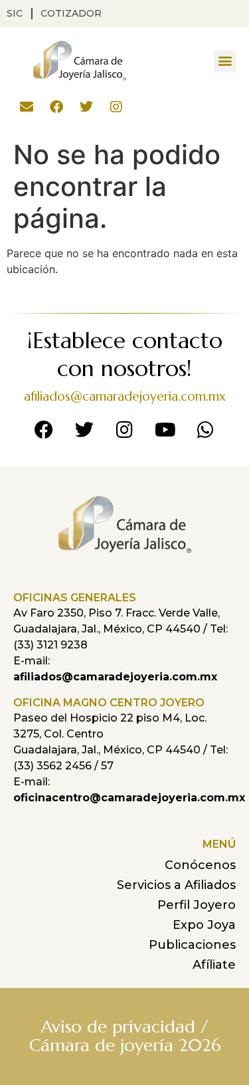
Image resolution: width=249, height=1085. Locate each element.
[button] (225, 61)
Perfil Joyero (196, 905)
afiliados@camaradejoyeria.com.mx (125, 396)
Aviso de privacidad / (124, 1026)
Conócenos (200, 865)
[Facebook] (56, 107)
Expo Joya (204, 925)
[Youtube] (165, 429)
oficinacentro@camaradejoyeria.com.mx (129, 797)
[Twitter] (86, 107)
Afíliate (214, 964)
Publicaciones (192, 944)
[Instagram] (116, 107)
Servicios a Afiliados (176, 885)
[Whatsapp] (205, 429)
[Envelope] (26, 107)
